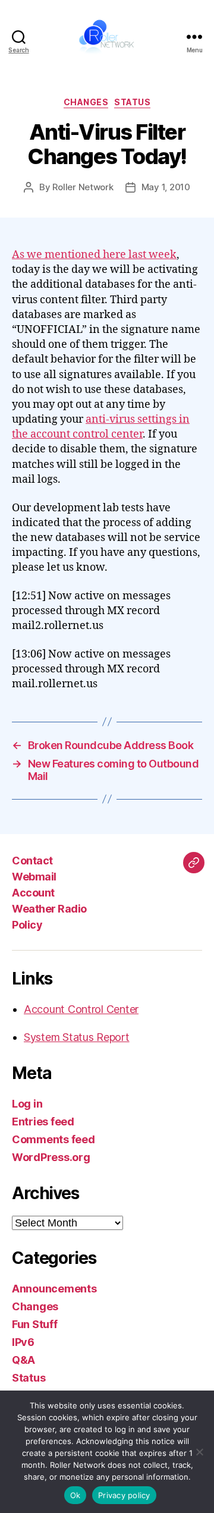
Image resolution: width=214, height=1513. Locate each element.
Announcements (54, 1288)
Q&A (23, 1360)
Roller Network (82, 187)
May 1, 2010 (165, 187)
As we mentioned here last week (94, 255)
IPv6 (23, 1342)
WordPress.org (51, 1157)
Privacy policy (124, 1495)
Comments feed (53, 1139)
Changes (86, 102)
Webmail (34, 876)
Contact (32, 860)
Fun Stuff (35, 1324)
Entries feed (43, 1121)
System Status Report (77, 1037)
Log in (27, 1103)
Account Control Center (81, 1009)
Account (33, 892)
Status (132, 102)
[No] (199, 1452)
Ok (75, 1495)
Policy (27, 925)
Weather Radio (49, 908)
